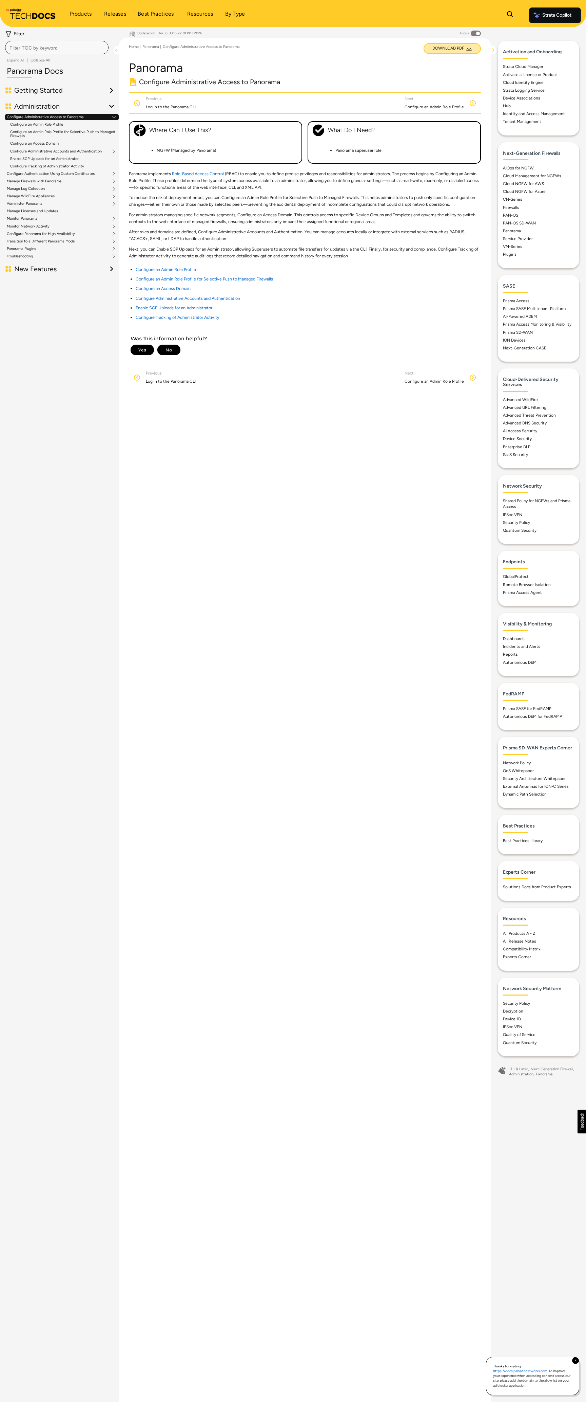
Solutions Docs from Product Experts (537, 887)
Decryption (513, 1011)
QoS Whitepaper (518, 770)
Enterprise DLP (516, 446)
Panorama (150, 46)
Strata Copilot (556, 15)
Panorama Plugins (21, 249)
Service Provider (518, 238)
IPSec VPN (512, 514)
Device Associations (521, 98)
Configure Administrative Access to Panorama (45, 117)
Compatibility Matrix (522, 949)
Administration (521, 1074)
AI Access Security (520, 431)
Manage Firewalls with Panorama (34, 181)
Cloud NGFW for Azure (524, 191)
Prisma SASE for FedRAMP (527, 708)
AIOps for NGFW (518, 168)
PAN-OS (510, 215)
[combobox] (57, 47)
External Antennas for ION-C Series (536, 786)
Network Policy (517, 763)
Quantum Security (519, 530)
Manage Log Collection (26, 189)
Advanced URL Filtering (524, 407)
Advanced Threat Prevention (529, 415)
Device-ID (512, 1019)
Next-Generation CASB (524, 348)
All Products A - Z (519, 933)
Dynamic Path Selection (525, 794)
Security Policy (516, 522)
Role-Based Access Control (198, 173)
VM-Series (512, 246)
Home (134, 46)
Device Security (517, 438)
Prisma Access (516, 300)
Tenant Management (522, 121)
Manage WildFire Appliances (31, 196)
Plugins (509, 254)
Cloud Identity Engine (523, 82)
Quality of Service (519, 1034)
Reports (510, 654)
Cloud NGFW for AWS (523, 183)
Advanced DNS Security (525, 423)
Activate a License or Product (530, 74)
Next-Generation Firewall (552, 1069)
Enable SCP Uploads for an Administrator (44, 159)
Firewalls (511, 207)
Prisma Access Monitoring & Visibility (537, 324)
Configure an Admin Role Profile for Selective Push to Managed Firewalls (62, 134)
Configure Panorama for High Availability (41, 234)
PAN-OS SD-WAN (519, 223)
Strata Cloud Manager (523, 66)
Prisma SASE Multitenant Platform (534, 308)
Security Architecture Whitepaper (534, 778)
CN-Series (512, 199)
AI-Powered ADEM (520, 316)
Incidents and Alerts (521, 646)
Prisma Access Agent (522, 592)
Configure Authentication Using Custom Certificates (51, 174)
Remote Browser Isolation (527, 584)
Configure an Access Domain (34, 143)
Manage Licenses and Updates (32, 211)
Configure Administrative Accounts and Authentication (56, 151)
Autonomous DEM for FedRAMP (532, 716)
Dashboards (514, 638)
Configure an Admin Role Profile (36, 124)
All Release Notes (519, 941)
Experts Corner (517, 956)
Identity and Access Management (534, 113)
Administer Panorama (24, 204)
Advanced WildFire (520, 399)
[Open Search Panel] (510, 15)
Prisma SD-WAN (518, 332)
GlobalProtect (516, 576)
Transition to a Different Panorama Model (41, 241)
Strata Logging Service (524, 90)
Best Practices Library (523, 840)
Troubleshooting (20, 256)
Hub (507, 106)
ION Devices (514, 340)
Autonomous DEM (519, 662)
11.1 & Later (518, 1069)
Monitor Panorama (22, 219)
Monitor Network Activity (28, 226)
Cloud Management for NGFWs (532, 176)
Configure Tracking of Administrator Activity (47, 166)
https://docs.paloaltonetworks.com (520, 1371)
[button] (582, 1121)
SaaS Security (515, 454)
